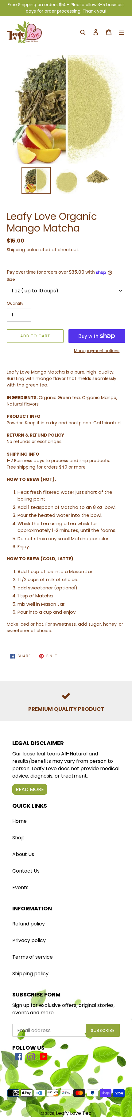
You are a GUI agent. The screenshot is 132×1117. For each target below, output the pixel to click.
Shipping (16, 250)
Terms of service (32, 957)
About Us (23, 854)
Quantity (15, 303)
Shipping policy (30, 973)
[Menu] (121, 32)
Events (20, 887)
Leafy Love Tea (73, 1113)
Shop (18, 837)
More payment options (96, 351)
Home (19, 821)
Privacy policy (29, 940)
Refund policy (28, 923)
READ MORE (30, 789)
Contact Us (26, 870)
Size (11, 279)
